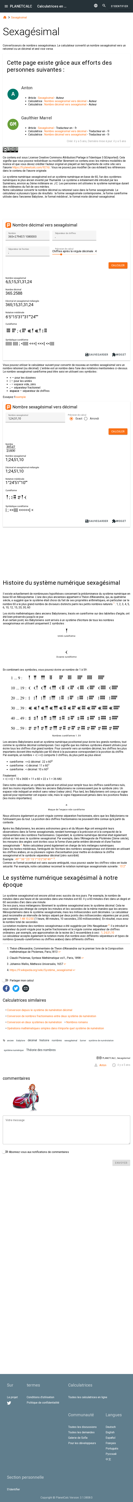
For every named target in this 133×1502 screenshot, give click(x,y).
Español (110, 1437)
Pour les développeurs (82, 1443)
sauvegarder (96, 355)
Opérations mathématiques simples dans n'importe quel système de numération (55, 1028)
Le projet (12, 1397)
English (110, 1432)
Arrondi (94, 418)
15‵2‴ (122, 866)
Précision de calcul (64, 249)
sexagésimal (70, 1040)
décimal (32, 1040)
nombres (57, 1040)
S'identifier (119, 6)
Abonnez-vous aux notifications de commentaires (38, 1152)
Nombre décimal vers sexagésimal (65, 104)
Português (112, 1448)
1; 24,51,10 (107, 932)
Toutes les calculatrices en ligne (87, 1397)
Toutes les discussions (82, 1427)
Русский (111, 1454)
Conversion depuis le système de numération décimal (39, 1010)
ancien (10, 1040)
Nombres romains (77, 1022)
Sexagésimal (19, 17)
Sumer (83, 1040)
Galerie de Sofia (77, 1437)
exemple (20, 397)
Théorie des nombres (41, 1050)
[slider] (74, 254)
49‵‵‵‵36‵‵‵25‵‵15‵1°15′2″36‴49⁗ (34, 859)
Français (111, 1443)
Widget (119, 355)
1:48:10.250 (27, 918)
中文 (108, 1459)
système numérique (14, 1050)
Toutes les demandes (81, 1432)
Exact (79, 418)
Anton (102, 1065)
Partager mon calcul (21, 980)
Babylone (20, 1040)
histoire (44, 1040)
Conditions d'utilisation (40, 1397)
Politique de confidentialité (43, 1402)
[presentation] (11, 448)
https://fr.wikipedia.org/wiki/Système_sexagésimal (41, 970)
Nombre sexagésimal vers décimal (65, 101)
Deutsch (111, 1427)
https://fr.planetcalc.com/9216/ (31, 167)
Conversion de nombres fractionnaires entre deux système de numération (51, 1016)
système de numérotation (101, 1040)
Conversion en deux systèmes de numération (34, 1022)
